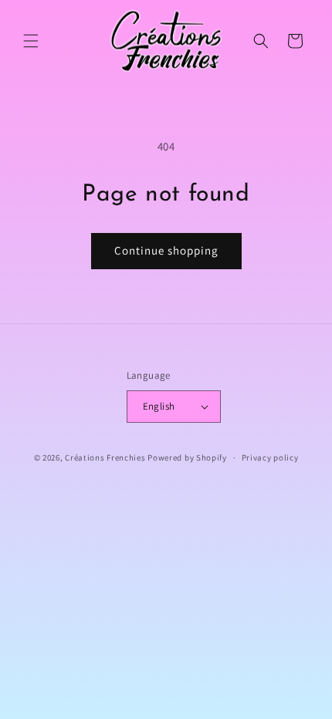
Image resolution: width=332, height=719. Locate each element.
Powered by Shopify (187, 457)
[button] (31, 41)
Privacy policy (270, 457)
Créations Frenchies (105, 457)
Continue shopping (166, 250)
